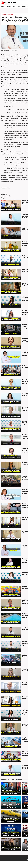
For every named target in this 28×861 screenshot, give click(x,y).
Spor (14, 6)
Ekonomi (24, 6)
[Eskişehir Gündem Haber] (9, 3)
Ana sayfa (3, 6)
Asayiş (18, 6)
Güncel (9, 6)
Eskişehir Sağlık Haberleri (7, 14)
